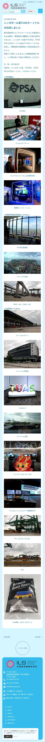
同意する (8, 736)
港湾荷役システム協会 (35, 2)
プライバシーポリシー (18, 733)
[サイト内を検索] (23, 11)
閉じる (15, 736)
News (10, 710)
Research (11, 716)
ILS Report (12, 720)
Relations (11, 723)
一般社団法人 (25, 2)
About (10, 713)
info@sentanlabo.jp (13, 686)
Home (10, 707)
